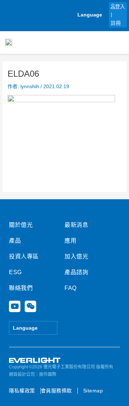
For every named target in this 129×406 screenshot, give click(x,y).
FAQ (70, 288)
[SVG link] (35, 360)
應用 (70, 241)
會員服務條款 (56, 390)
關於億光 (21, 225)
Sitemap (93, 390)
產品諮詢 (76, 272)
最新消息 (76, 225)
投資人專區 (24, 256)
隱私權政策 (22, 390)
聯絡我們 (21, 288)
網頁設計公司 (22, 374)
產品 (15, 241)
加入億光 (76, 256)
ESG (15, 272)
